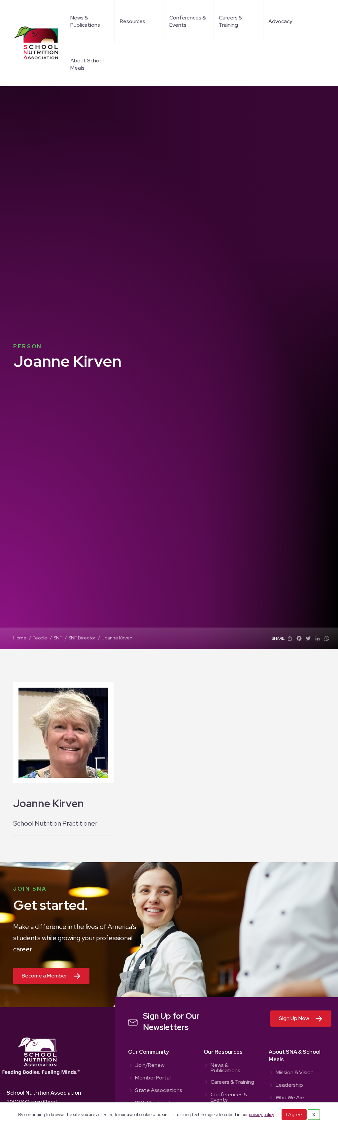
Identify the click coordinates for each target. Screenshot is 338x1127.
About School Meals (87, 64)
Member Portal (153, 1078)
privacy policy (261, 1114)
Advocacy (280, 21)
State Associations (158, 1091)
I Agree (294, 1114)
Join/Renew (149, 1066)
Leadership (289, 1085)
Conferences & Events (187, 21)
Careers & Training (230, 21)
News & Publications (85, 21)
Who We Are (290, 1098)
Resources (132, 21)
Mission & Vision (295, 1073)
